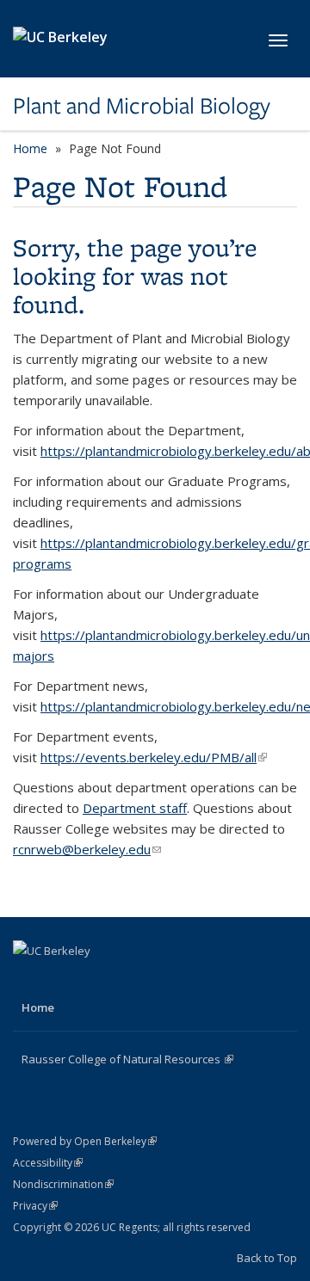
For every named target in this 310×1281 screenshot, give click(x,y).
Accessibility (48, 1162)
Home (30, 148)
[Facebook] (28, 980)
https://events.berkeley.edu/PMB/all (153, 757)
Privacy (35, 1205)
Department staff (135, 807)
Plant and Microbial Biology (141, 105)
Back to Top (267, 1258)
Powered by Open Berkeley (85, 1141)
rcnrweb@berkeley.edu (87, 849)
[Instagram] (95, 980)
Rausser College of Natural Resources (127, 1059)
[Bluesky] (129, 980)
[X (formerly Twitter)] (62, 980)
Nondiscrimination (63, 1184)
